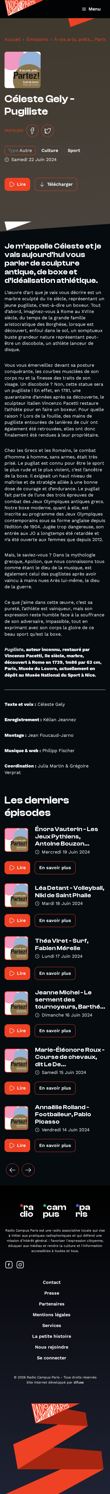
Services (51, 1325)
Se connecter (51, 1358)
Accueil (13, 39)
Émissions (37, 39)
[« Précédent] (12, 1170)
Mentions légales (52, 1314)
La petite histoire (51, 1336)
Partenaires (52, 1304)
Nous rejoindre (51, 1347)
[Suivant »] (28, 1170)
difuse (79, 1382)
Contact (52, 1282)
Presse (51, 1293)
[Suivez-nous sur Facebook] (9, 1265)
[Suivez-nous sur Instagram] (20, 1265)
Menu (95, 9)
